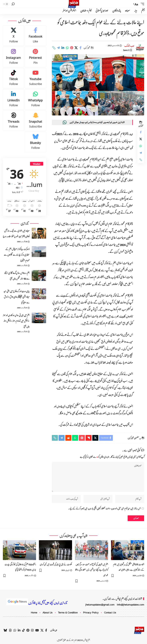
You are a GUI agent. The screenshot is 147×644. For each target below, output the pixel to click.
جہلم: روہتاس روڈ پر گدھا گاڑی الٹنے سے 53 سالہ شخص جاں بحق (17, 275)
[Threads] (13, 120)
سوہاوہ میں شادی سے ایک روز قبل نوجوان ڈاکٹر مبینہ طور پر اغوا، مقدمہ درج (16, 233)
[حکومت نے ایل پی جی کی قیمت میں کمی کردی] (55, 550)
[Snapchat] (35, 120)
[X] (13, 35)
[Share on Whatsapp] (67, 47)
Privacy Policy (91, 612)
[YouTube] (37, 630)
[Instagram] (13, 57)
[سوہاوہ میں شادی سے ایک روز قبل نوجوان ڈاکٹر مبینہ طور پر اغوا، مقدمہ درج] (39, 233)
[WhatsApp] (35, 99)
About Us (48, 612)
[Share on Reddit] (68, 438)
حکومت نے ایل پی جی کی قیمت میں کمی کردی (56, 564)
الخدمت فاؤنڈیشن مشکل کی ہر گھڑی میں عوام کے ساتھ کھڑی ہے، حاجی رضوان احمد (128, 566)
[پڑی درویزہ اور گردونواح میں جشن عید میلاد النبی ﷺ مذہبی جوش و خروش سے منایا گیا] (39, 293)
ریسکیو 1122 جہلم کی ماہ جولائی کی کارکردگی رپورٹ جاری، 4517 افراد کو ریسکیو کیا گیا (20, 566)
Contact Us (110, 612)
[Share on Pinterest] (72, 47)
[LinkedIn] (13, 99)
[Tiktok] (13, 78)
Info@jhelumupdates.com (130, 604)
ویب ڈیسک (129, 45)
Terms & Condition (68, 612)
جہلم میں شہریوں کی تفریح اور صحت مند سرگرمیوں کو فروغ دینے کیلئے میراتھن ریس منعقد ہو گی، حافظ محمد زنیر (91, 569)
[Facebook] (35, 35)
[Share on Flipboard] (89, 438)
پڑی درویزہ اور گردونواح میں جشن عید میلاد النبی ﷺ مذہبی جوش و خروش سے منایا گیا (17, 296)
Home (34, 612)
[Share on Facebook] (81, 47)
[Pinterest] (35, 57)
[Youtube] (35, 78)
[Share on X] (76, 47)
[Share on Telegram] (58, 47)
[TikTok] (23, 630)
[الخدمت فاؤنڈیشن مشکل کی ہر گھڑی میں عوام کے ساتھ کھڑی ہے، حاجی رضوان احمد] (127, 550)
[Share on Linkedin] (63, 47)
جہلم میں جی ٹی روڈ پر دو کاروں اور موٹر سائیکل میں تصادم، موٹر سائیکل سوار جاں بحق (16, 320)
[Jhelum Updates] (73, 4)
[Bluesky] (35, 142)
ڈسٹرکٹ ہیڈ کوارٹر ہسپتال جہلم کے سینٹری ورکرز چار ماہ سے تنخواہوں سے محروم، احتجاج (17, 254)
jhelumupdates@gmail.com (99, 604)
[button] (141, 4)
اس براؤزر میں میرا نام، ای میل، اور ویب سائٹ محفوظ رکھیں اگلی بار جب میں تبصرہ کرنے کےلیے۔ (104, 508)
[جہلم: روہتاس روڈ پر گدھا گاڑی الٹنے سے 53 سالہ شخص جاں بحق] (39, 275)
